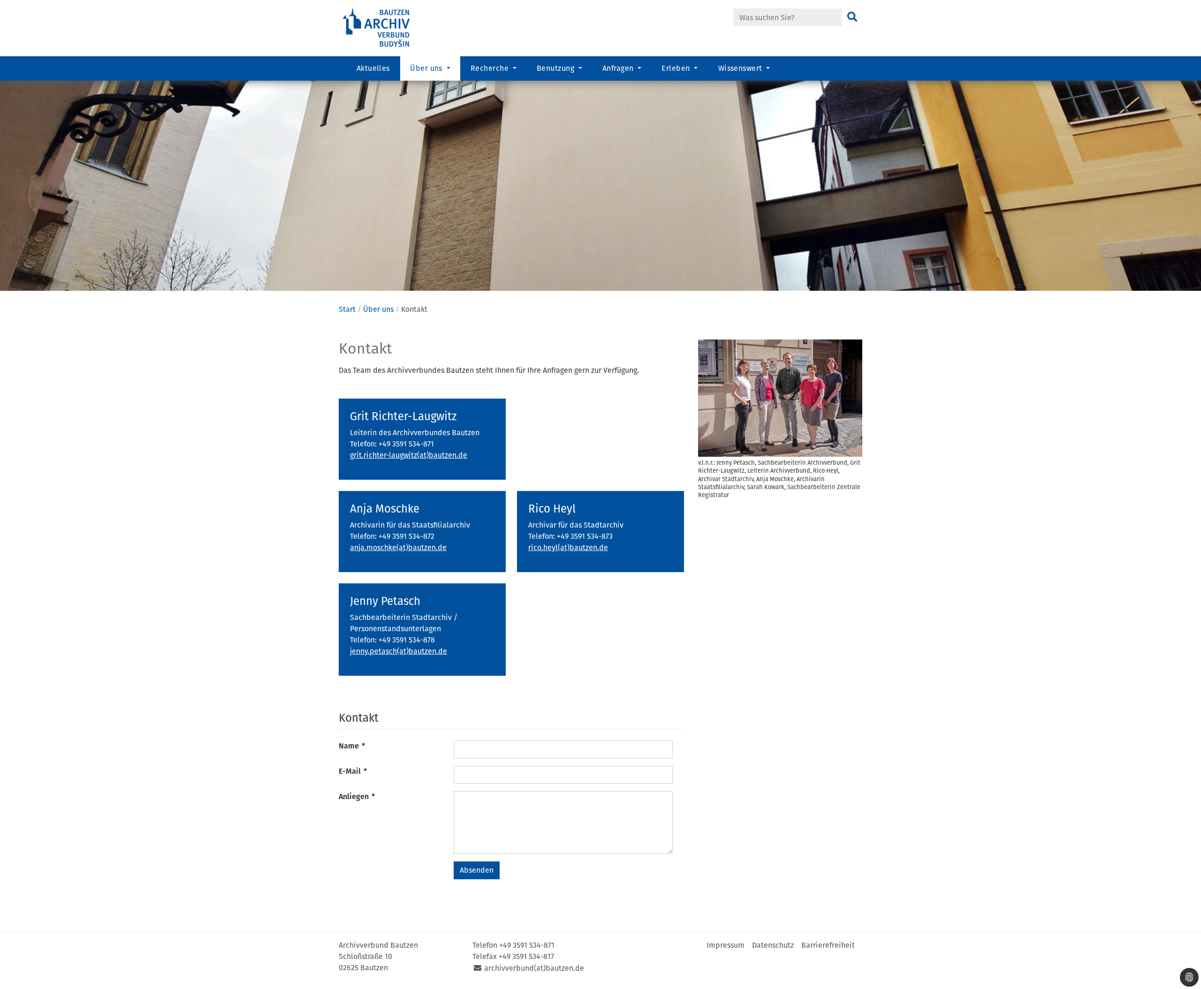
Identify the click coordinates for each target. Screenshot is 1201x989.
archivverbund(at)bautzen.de (534, 968)
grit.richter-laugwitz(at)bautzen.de (408, 455)
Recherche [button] (491, 68)
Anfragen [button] (619, 68)
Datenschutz (773, 945)
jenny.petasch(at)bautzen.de (398, 651)
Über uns (378, 309)
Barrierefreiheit (828, 945)
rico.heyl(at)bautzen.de (568, 547)
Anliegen (357, 796)
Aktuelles (373, 68)
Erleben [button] (676, 68)
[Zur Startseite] (389, 27)
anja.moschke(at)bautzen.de (398, 547)
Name (352, 745)
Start (347, 309)
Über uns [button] (427, 68)
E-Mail (353, 771)
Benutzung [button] (557, 68)
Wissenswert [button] (741, 68)
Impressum (726, 945)
